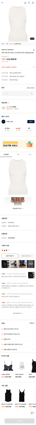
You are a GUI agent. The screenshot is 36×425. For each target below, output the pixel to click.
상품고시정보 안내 (13, 226)
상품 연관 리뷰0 (26, 256)
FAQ (30, 154)
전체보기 (31, 323)
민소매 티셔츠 (17, 44)
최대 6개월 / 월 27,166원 (17, 76)
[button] (18, 67)
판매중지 (19, 421)
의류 (7, 44)
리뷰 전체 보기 (17, 313)
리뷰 (18, 154)
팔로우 (31, 121)
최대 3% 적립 (13, 80)
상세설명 (6, 154)
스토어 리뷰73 (10, 256)
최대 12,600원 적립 (15, 73)
